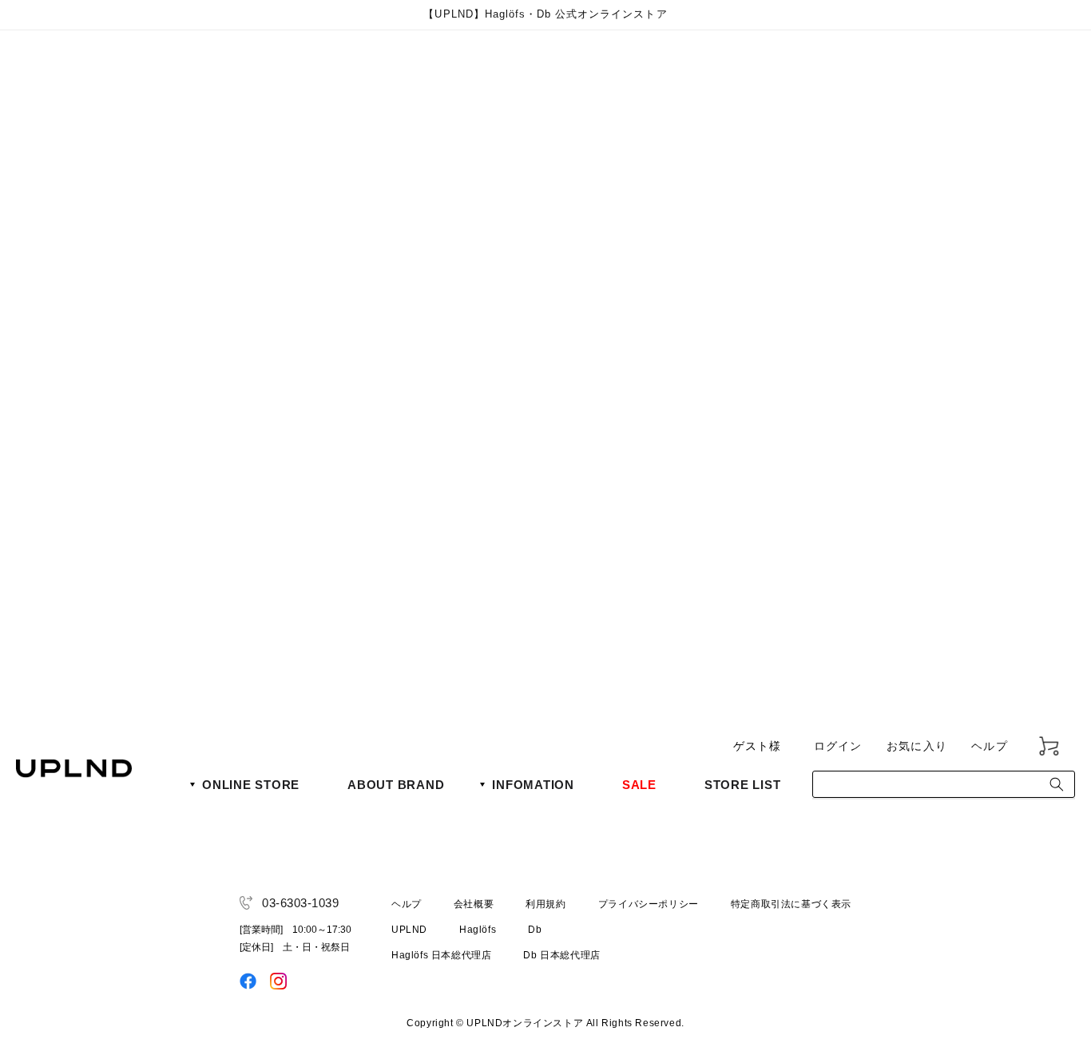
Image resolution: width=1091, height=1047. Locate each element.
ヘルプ (989, 746)
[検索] (1056, 784)
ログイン (838, 746)
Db (535, 929)
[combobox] (943, 784)
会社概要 (474, 904)
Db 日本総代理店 (561, 955)
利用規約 (545, 904)
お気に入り (917, 746)
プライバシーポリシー (648, 904)
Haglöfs (477, 929)
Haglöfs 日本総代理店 (441, 955)
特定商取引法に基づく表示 (791, 904)
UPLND (409, 929)
